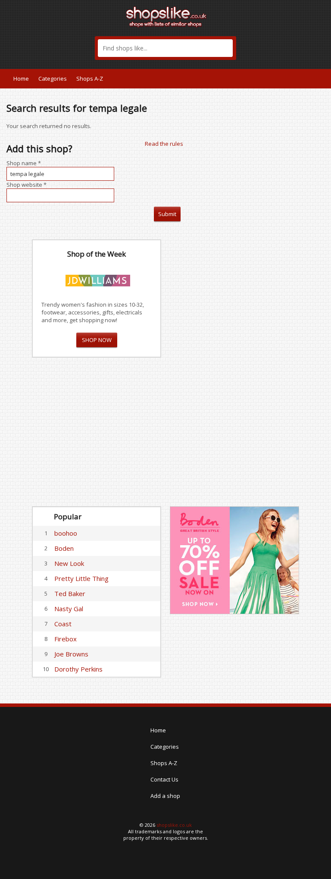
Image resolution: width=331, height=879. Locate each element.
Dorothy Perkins (78, 669)
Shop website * (26, 184)
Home (21, 78)
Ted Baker (69, 593)
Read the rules (164, 144)
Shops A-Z (89, 78)
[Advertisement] (234, 368)
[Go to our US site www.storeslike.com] (315, 78)
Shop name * (23, 163)
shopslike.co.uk (174, 825)
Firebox (65, 638)
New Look (69, 563)
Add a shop (165, 796)
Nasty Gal (68, 608)
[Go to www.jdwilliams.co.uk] (98, 279)
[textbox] (165, 48)
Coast (63, 623)
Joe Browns (71, 654)
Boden (64, 548)
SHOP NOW (97, 340)
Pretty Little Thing (81, 578)
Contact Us (164, 779)
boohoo (65, 533)
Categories (52, 78)
